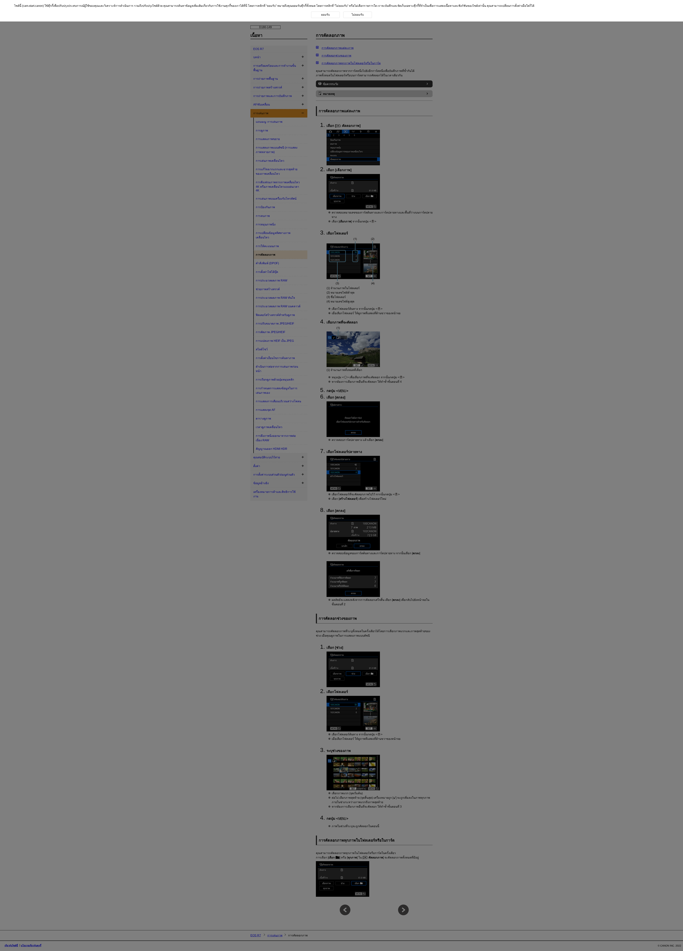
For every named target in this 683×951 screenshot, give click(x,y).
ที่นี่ (245, 5)
